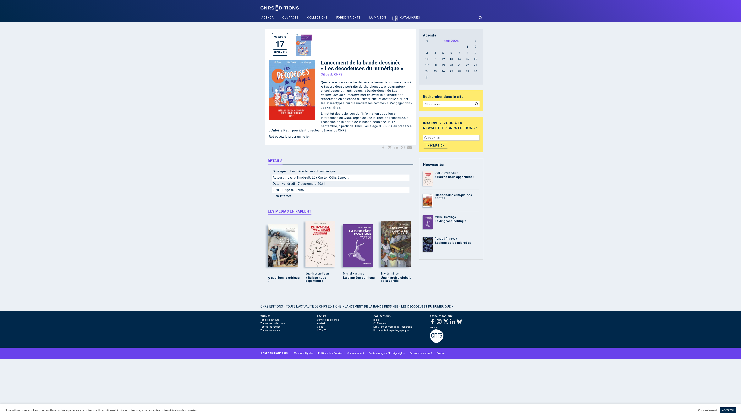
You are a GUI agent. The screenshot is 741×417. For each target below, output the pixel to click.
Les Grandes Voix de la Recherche (392, 326)
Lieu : (277, 190)
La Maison (377, 17)
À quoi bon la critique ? (284, 279)
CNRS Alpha (380, 323)
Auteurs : (280, 177)
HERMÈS (322, 330)
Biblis (376, 320)
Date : (277, 184)
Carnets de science (328, 320)
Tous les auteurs (270, 320)
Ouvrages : (281, 171)
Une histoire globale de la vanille (396, 279)
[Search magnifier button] (480, 18)
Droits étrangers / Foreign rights (387, 353)
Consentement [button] (707, 410)
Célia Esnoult (339, 177)
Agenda (267, 17)
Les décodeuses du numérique (313, 171)
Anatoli (321, 323)
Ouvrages (290, 17)
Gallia (320, 326)
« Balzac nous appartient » (315, 279)
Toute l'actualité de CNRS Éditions (314, 306)
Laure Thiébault (299, 177)
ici (308, 136)
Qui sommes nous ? (420, 353)
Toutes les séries (270, 330)
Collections (317, 17)
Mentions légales (304, 353)
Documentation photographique (391, 330)
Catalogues (410, 17)
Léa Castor (320, 177)
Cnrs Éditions (272, 306)
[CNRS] (436, 342)
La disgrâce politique (359, 277)
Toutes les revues (271, 326)
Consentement (355, 353)
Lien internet (282, 196)
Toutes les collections (273, 323)
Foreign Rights (348, 17)
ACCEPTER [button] (728, 410)
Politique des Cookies (330, 353)
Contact (440, 353)
